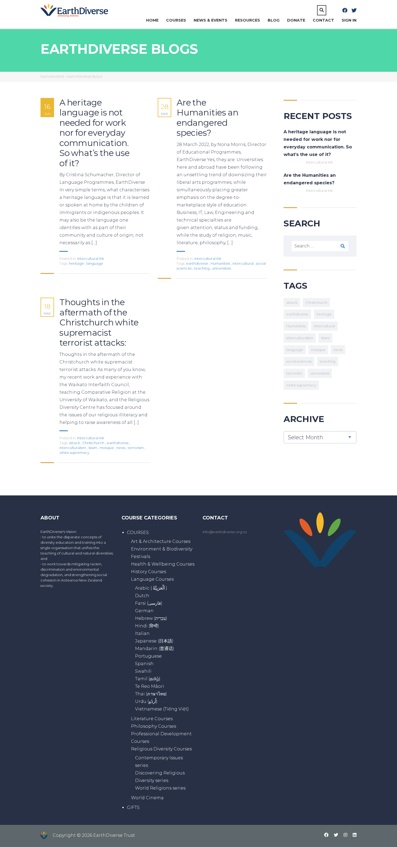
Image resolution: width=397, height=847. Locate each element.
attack (75, 443)
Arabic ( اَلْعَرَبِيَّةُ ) (151, 588)
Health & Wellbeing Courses (162, 564)
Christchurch (93, 443)
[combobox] (320, 437)
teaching (202, 268)
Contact (323, 20)
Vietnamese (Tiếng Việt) (162, 709)
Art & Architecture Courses (160, 541)
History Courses (148, 571)
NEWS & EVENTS (210, 20)
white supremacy (74, 452)
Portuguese (148, 656)
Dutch (142, 595)
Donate (296, 20)
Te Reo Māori (149, 686)
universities (221, 268)
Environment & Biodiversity (161, 549)
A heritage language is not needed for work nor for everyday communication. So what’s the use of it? (94, 133)
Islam (93, 447)
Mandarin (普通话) (154, 648)
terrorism (136, 447)
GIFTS (133, 807)
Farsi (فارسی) (148, 603)
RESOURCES (247, 20)
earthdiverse (197, 263)
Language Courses (152, 579)
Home (152, 20)
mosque (107, 447)
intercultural (243, 263)
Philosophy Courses (153, 726)
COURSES (176, 20)
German (144, 610)
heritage (77, 263)
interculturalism (73, 447)
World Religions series (160, 788)
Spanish (144, 663)
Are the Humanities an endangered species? (207, 118)
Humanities (221, 263)
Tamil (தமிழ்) (147, 678)
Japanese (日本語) (154, 641)
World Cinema (147, 797)
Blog (274, 20)
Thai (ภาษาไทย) (151, 693)
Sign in (349, 20)
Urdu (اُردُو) (146, 701)
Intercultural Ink (90, 258)
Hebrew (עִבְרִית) (151, 618)
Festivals (140, 556)
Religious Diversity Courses (161, 748)
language (94, 263)
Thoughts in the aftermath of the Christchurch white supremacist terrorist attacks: (98, 322)
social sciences (299, 361)
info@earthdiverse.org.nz (225, 532)
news (121, 447)
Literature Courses (152, 718)
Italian (142, 633)
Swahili (143, 671)
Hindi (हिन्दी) (147, 625)
